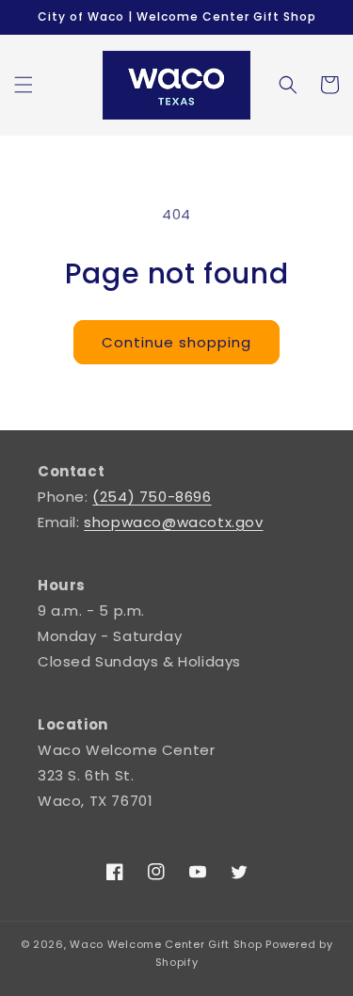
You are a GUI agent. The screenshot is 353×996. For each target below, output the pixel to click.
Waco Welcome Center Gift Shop (166, 944)
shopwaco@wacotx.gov (173, 522)
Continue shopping (176, 342)
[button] (23, 84)
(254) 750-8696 (151, 496)
